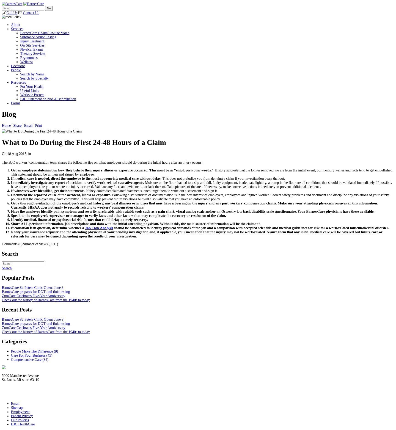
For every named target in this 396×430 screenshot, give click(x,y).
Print (38, 125)
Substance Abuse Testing (38, 37)
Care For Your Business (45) (31, 355)
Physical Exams (31, 49)
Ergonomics (29, 58)
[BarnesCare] (12, 4)
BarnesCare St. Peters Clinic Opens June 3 (32, 287)
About (15, 25)
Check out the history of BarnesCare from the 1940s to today (46, 300)
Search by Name (32, 74)
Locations (18, 66)
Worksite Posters (32, 95)
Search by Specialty (34, 78)
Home (6, 125)
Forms (15, 103)
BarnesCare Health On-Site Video (44, 33)
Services (17, 29)
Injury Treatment (32, 41)
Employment (20, 412)
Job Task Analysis (99, 228)
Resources (18, 82)
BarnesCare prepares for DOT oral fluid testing (36, 292)
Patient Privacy (22, 416)
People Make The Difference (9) (34, 351)
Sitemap (17, 408)
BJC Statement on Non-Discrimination (48, 99)
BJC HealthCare (23, 424)
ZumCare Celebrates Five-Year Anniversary (33, 296)
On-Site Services (32, 45)
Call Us (11, 13)
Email (28, 125)
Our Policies (20, 420)
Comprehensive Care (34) (29, 359)
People (16, 70)
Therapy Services (32, 53)
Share (17, 125)
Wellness (26, 62)
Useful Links (29, 91)
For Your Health (32, 86)
